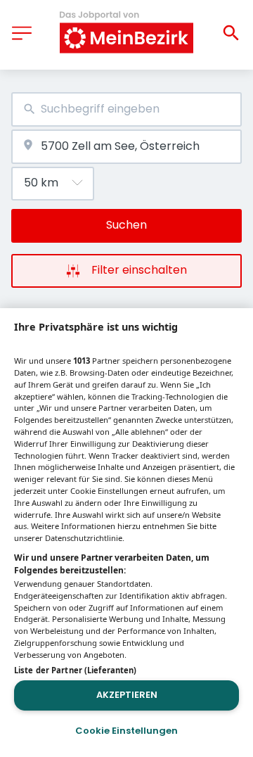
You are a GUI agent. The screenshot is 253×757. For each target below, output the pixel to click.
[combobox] (126, 109)
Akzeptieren (126, 694)
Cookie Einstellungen (126, 730)
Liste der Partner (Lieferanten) (75, 670)
